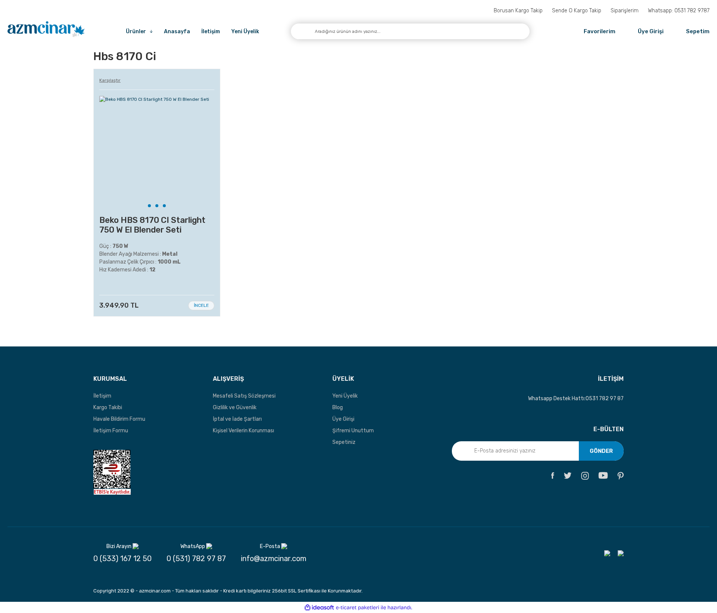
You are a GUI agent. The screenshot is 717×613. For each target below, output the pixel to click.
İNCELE (201, 305)
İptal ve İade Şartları (237, 419)
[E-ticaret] (357, 607)
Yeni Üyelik (245, 31)
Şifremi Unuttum (353, 430)
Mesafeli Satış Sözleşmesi (244, 396)
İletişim (210, 31)
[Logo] (46, 29)
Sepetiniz (344, 442)
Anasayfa (177, 31)
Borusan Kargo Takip (518, 10)
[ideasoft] (319, 607)
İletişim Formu (110, 430)
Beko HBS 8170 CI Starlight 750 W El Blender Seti (152, 225)
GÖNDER (601, 451)
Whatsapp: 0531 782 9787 (679, 10)
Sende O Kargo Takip (576, 10)
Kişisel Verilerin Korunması (243, 430)
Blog (337, 407)
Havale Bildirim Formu (119, 419)
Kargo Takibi (107, 407)
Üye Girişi (343, 419)
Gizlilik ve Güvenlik (235, 407)
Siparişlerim (625, 10)
